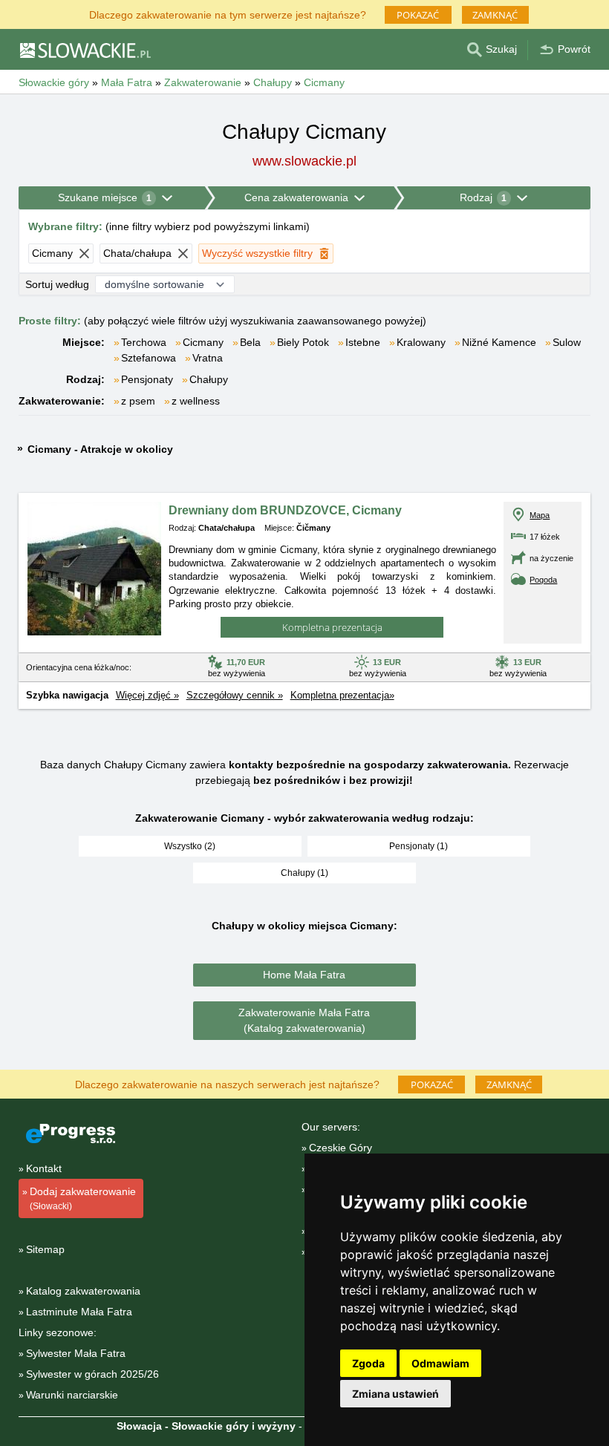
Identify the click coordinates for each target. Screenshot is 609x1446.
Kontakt (44, 1168)
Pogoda (543, 579)
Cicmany (203, 342)
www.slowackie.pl (304, 161)
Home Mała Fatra (304, 975)
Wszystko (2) (189, 846)
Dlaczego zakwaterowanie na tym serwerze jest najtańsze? (227, 14)
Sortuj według (57, 284)
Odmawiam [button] (440, 1363)
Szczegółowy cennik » (234, 695)
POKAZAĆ (418, 15)
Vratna (207, 358)
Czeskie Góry (340, 1148)
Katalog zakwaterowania (83, 1291)
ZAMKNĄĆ (495, 15)
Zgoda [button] (368, 1363)
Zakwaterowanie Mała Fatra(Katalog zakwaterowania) (304, 1020)
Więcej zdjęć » (147, 695)
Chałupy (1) (304, 873)
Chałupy (208, 379)
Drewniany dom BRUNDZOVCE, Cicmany (285, 510)
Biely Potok (303, 342)
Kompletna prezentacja (332, 627)
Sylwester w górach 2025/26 (92, 1374)
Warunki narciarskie (72, 1395)
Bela (250, 342)
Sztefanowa (148, 358)
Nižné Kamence (499, 342)
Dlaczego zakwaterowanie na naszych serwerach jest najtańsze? (227, 1083)
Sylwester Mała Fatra (76, 1353)
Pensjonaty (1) (418, 846)
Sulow (567, 342)
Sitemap (45, 1249)
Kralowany (421, 342)
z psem (138, 401)
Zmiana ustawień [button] (395, 1393)
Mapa (540, 515)
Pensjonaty (147, 379)
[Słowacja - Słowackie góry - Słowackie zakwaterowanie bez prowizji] (85, 50)
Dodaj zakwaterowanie (83, 1198)
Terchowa (143, 342)
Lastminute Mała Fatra (79, 1312)
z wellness (196, 401)
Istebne (362, 342)
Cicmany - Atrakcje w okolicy (100, 449)
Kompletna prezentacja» (342, 695)
